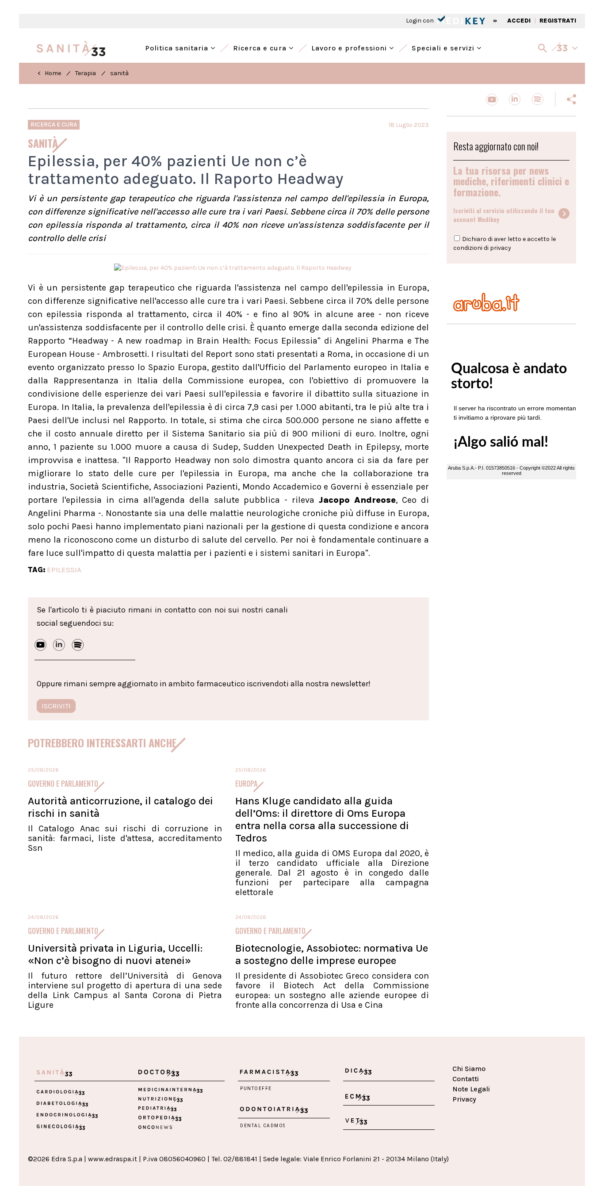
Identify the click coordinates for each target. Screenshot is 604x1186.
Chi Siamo (468, 1068)
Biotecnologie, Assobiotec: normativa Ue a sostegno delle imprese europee (331, 954)
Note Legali (471, 1089)
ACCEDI (519, 20)
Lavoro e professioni (350, 47)
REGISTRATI (557, 20)
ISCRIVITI (56, 706)
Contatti (465, 1079)
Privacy (464, 1099)
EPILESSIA (64, 569)
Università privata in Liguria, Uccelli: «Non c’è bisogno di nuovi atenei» (115, 954)
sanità (119, 73)
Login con (420, 20)
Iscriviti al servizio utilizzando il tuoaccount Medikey (503, 215)
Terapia (85, 73)
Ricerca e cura (261, 47)
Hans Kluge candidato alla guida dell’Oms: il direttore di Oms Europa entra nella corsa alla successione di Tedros (322, 819)
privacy (500, 248)
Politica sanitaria (177, 47)
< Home (49, 73)
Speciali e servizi (444, 47)
